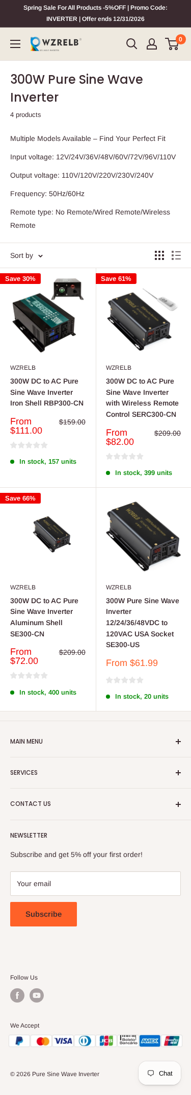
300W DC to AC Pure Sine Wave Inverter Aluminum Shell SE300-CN (44, 617)
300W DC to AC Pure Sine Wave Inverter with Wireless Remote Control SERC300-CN (142, 397)
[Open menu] (15, 44)
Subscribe (43, 914)
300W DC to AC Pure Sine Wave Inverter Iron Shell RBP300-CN (47, 392)
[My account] (152, 44)
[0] (172, 44)
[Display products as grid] (159, 255)
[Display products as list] (176, 255)
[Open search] (132, 44)
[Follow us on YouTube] (37, 995)
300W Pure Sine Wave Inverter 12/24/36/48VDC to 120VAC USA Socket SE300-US (142, 623)
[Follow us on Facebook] (17, 995)
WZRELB (23, 367)
